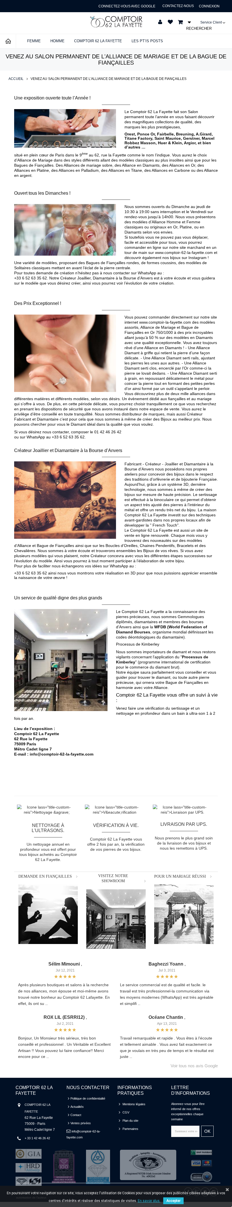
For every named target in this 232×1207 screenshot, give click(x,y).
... (46, 1004)
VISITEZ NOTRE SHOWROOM (113, 878)
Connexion (209, 6)
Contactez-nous (178, 6)
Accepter (173, 1201)
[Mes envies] (170, 22)
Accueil (15, 79)
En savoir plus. (149, 1201)
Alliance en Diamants (141, 165)
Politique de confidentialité (87, 1098)
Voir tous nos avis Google (194, 1066)
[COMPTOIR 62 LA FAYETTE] (116, 21)
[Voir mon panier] (182, 22)
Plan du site (130, 1120)
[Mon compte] (160, 22)
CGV (126, 1112)
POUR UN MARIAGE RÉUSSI (180, 876)
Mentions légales (134, 1104)
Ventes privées (80, 1123)
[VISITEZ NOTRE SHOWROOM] (116, 919)
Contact (75, 1115)
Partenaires (130, 1128)
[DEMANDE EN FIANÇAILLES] (48, 914)
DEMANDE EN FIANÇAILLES (45, 876)
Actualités (77, 1106)
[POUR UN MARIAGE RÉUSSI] (184, 914)
